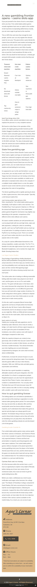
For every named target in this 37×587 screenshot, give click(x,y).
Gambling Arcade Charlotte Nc (11, 427)
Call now (11, 539)
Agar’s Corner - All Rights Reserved (20, 582)
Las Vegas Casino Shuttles (10, 255)
